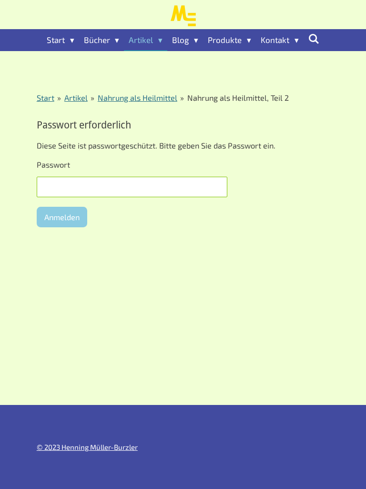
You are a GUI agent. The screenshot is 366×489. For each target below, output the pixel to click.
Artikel (76, 97)
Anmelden (62, 217)
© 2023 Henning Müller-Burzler (87, 447)
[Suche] (314, 38)
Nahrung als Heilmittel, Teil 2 (238, 97)
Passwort (53, 164)
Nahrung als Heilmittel (137, 97)
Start (45, 97)
